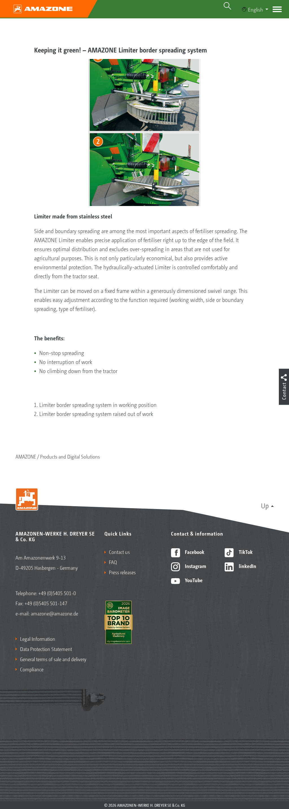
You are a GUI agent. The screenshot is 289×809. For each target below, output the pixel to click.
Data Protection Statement (46, 648)
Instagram (195, 565)
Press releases (122, 572)
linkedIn (247, 565)
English (255, 9)
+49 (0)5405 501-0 (57, 592)
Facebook (194, 551)
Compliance (31, 669)
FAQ (113, 561)
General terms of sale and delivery (53, 658)
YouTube (193, 579)
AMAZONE (26, 456)
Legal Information (37, 638)
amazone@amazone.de (54, 613)
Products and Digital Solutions (70, 456)
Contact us (119, 551)
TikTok (245, 551)
